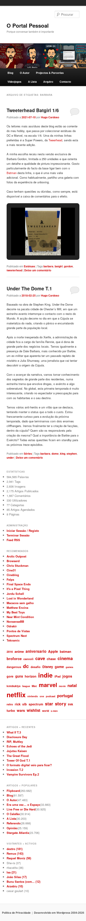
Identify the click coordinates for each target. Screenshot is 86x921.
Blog (10, 73)
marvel (48, 685)
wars (21, 710)
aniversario (36, 651)
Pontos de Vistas (18, 631)
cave (40, 658)
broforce (14, 658)
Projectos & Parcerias (50, 73)
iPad (57, 676)
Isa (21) (11, 872)
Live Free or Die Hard (21, 809)
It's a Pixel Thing (18, 589)
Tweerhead (55, 140)
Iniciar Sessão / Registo (23, 530)
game (59, 666)
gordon (68, 266)
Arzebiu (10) (15, 886)
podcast (50, 696)
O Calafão (13, 814)
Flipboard (13, 791)
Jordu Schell (15, 594)
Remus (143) (15, 853)
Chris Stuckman (17, 565)
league (26, 686)
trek (70, 704)
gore (10, 676)
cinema (65, 658)
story (60, 703)
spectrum (36, 704)
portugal (65, 696)
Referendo (14, 823)
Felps (10, 579)
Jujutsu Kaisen (17, 751)
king (62, 454)
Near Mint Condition (20, 617)
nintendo (32, 696)
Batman (12, 173)
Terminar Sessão (18, 535)
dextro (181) (14, 849)
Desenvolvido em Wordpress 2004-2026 (59, 913)
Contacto (65, 82)
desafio (36, 667)
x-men (54, 710)
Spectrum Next (17, 636)
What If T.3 (14, 732)
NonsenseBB (15, 621)
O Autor (25, 73)
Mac (34, 686)
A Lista (32, 82)
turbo (11, 710)
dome (55, 454)
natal (72, 685)
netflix (16, 694)
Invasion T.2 (15, 770)
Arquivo (48, 82)
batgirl (59, 266)
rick (18, 704)
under (10, 458)
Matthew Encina (17, 607)
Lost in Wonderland (20, 598)
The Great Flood (18, 756)
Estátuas (29, 266)
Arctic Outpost (16, 556)
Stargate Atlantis (18, 833)
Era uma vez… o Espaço (23, 804)
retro (10, 704)
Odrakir (12, 626)
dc (26, 666)
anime (19, 651)
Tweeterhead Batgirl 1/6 (33, 110)
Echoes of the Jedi (19, 746)
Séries (28, 454)
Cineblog (13, 575)
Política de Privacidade (16, 913)
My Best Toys (16, 612)
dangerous (14, 667)
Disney (47, 666)
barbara (48, 266)
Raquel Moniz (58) (19, 858)
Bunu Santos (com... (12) (23, 881)
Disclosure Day (17, 737)
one (42, 696)
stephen (72, 454)
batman (65, 651)
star (49, 704)
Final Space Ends (19, 584)
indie (45, 675)
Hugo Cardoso (50, 117)
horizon (30, 676)
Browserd (13, 561)
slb (24, 704)
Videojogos (14, 82)
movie (62, 686)
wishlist (33, 710)
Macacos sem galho (20, 603)
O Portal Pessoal (28, 25)
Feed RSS (13, 540)
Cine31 (11, 570)
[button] (33, 244)
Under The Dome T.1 (29, 288)
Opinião (12, 828)
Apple (53, 651)
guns (19, 676)
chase (51, 659)
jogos (67, 676)
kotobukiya (14, 686)
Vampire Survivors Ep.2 (23, 774)
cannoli (28, 659)
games (69, 667)
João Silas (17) (17, 877)
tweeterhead (14, 270)
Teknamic (13, 640)
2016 (10, 651)
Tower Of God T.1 (18, 760)
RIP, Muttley (15, 741)
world (45, 711)
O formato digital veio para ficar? (29, 765)
